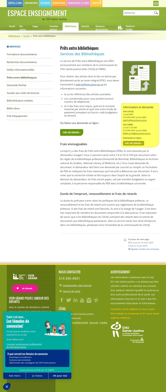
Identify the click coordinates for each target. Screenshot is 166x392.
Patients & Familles (130, 28)
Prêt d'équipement (17, 116)
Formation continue (53, 28)
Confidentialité (80, 322)
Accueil (12, 26)
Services (26, 36)
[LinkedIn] (75, 300)
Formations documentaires (22, 54)
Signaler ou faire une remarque (145, 249)
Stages (35, 26)
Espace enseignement (37, 13)
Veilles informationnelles (20, 69)
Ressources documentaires (101, 28)
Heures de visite (71, 291)
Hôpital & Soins (15, 3)
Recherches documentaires (22, 62)
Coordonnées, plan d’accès (77, 285)
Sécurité (93, 322)
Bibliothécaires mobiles (20, 100)
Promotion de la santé (78, 3)
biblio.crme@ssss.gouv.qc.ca (136, 133)
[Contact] (156, 3)
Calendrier (85, 26)
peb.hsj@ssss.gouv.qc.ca (135, 120)
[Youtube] (82, 300)
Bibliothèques (70, 26)
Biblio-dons (13, 108)
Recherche (45, 3)
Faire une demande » (133, 143)
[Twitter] (68, 300)
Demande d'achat (16, 85)
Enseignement (31, 3)
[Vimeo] (96, 300)
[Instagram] (89, 300)
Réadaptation (59, 3)
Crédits (103, 322)
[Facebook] (62, 300)
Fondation (96, 3)
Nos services (22, 28)
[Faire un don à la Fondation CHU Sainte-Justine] (23, 280)
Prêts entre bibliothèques (22, 77)
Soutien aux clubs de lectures (23, 93)
